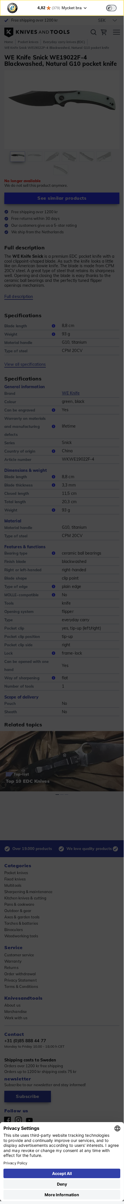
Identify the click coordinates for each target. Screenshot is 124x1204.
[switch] (111, 8)
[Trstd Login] (114, 7)
